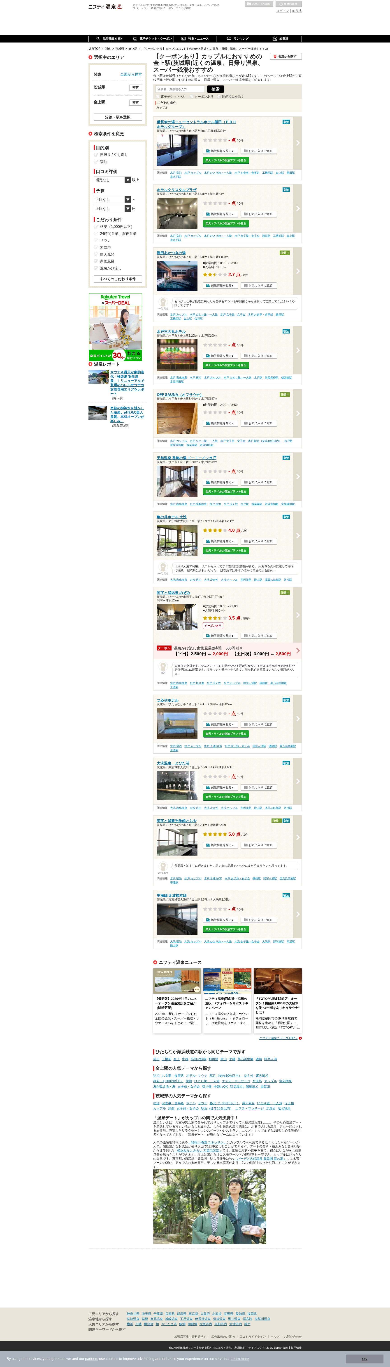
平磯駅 (174, 687)
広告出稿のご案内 (223, 1336)
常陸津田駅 (177, 381)
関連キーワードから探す (107, 1329)
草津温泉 (133, 1319)
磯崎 (259, 1059)
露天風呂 (262, 1075)
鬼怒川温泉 (262, 1319)
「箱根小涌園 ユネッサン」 (207, 1142)
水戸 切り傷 (197, 683)
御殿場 (192, 1324)
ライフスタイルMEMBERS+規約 (268, 1347)
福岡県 (252, 1313)
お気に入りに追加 (260, 151)
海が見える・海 (164, 1086)
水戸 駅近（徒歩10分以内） (265, 440)
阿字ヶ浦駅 (250, 683)
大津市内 (235, 1324)
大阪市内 (206, 1324)
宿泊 (156, 1075)
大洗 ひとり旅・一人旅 (218, 941)
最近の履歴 (289, 4)
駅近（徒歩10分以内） (226, 1075)
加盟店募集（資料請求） (190, 1336)
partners (91, 1359)
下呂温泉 (186, 1319)
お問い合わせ (293, 1336)
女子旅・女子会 (189, 1086)
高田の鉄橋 (199, 1059)
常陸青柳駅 (272, 377)
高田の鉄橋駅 (273, 579)
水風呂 (257, 1081)
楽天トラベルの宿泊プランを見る (226, 160)
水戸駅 (258, 377)
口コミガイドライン (252, 1336)
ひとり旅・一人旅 (207, 1081)
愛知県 (240, 1313)
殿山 (224, 1059)
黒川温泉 (234, 1319)
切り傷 (206, 1086)
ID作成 (297, 11)
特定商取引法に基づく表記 (215, 1347)
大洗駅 (266, 941)
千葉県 (158, 1313)
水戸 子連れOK (213, 746)
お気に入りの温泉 (259, 4)
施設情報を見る (221, 151)
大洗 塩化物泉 (178, 579)
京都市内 (220, 1324)
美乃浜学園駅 (278, 683)
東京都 (193, 1313)
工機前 (166, 1059)
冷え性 (248, 1075)
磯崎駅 (264, 683)
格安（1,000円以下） (168, 1081)
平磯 (232, 1059)
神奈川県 (133, 1313)
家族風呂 (107, 261)
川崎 (138, 1324)
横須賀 (148, 1324)
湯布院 (247, 1319)
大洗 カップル (229, 579)
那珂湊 (213, 1059)
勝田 (156, 1059)
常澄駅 (288, 579)
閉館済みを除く (233, 96)
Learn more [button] (240, 1359)
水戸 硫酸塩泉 (198, 504)
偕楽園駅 (286, 377)
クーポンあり (204, 96)
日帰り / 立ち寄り (114, 155)
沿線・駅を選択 (117, 117)
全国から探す (131, 74)
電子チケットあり (173, 96)
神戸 (247, 1324)
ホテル (191, 1075)
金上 (177, 1059)
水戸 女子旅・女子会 (247, 235)
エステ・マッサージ (236, 1081)
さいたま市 (169, 1324)
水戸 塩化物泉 (178, 377)
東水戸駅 (175, 176)
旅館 (189, 1081)
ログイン (282, 11)
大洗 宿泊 (195, 579)
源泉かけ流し (111, 268)
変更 (135, 88)
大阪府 (205, 1313)
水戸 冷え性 (231, 504)
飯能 (182, 1324)
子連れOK (221, 1086)
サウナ (202, 1075)
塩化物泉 (285, 1081)
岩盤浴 (265, 1086)
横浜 (130, 1324)
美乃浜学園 (245, 1059)
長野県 (228, 1313)
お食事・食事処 (173, 1075)
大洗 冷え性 (211, 579)
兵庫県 (170, 1313)
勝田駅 (291, 172)
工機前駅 (267, 172)
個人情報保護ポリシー (182, 1347)
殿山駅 (258, 579)
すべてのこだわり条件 (118, 279)
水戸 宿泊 (176, 172)
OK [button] (364, 1359)
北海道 (217, 1313)
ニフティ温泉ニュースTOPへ (278, 1038)
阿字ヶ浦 (270, 1059)
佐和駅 (199, 318)
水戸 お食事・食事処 (247, 172)
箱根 (145, 1319)
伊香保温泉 (203, 1319)
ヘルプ (275, 1336)
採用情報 (296, 1347)
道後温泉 (219, 1319)
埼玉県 (146, 1313)
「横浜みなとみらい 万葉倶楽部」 (198, 1150)
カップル (270, 1081)
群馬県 (181, 1313)
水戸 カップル (192, 172)
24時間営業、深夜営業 (118, 234)
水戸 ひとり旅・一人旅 (218, 172)
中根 (185, 1059)
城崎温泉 (171, 1319)
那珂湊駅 (246, 579)
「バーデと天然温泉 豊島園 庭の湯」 (260, 1158)
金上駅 (280, 172)
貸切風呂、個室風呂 (244, 1086)
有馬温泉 (156, 1319)
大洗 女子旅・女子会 (247, 941)
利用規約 (239, 1347)
